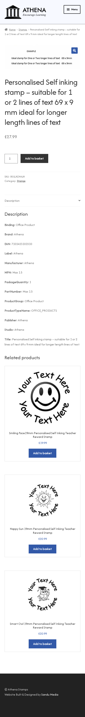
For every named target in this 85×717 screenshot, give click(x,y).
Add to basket (34, 158)
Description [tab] (12, 201)
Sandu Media (49, 694)
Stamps (23, 29)
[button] (74, 50)
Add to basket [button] (42, 453)
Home (12, 29)
